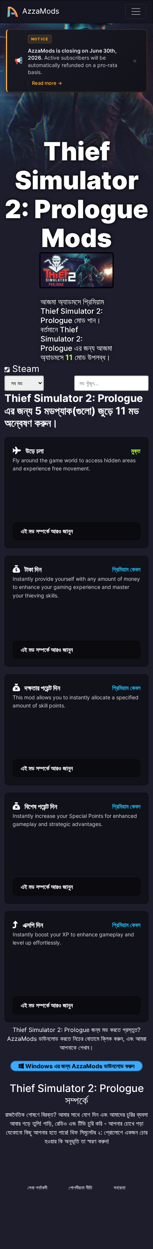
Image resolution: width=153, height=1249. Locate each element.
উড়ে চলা (34, 451)
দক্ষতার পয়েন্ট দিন (42, 688)
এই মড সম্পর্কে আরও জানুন (47, 531)
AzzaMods (40, 11)
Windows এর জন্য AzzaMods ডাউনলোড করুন (79, 1066)
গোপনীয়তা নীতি (80, 1187)
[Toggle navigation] (136, 11)
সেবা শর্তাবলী (37, 1187)
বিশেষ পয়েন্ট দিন (41, 806)
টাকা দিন (33, 569)
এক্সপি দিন (33, 925)
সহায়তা (120, 1187)
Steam (24, 368)
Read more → (47, 83)
